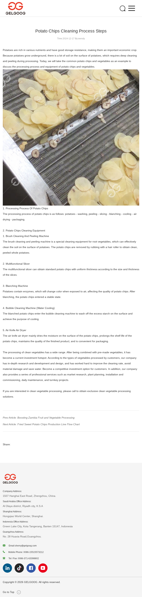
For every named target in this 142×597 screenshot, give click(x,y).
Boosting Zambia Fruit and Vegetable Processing (46, 417)
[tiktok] (20, 571)
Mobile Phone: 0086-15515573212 (26, 552)
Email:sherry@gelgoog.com (23, 545)
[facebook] (32, 571)
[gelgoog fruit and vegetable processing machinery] (15, 8)
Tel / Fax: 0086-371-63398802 (24, 558)
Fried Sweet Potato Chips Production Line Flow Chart (48, 424)
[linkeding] (9, 571)
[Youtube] (43, 571)
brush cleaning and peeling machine (29, 241)
